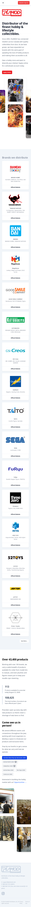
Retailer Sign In (23, 3)
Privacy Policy (21, 902)
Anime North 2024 (8, 762)
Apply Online (7, 72)
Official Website (15, 187)
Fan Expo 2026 (21, 770)
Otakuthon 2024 (8, 766)
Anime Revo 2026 (8, 770)
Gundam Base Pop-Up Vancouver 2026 (14, 758)
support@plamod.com (9, 882)
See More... (24, 641)
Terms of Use (27, 902)
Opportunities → (20, 782)
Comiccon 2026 (7, 774)
